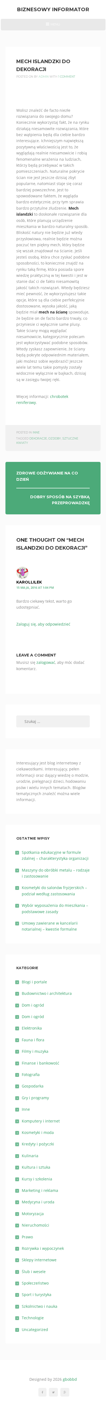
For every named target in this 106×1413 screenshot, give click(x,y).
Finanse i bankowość (40, 1063)
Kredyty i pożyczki (38, 1144)
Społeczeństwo (35, 1283)
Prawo (27, 1236)
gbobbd (70, 1379)
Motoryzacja (33, 1213)
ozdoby (54, 438)
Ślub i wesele (34, 1271)
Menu (53, 26)
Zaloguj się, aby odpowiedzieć (43, 624)
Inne (36, 432)
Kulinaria (30, 1155)
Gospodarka (32, 1086)
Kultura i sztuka (36, 1167)
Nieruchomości (35, 1225)
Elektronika (32, 1028)
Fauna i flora (33, 1039)
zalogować (45, 662)
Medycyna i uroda (38, 1201)
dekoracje (38, 438)
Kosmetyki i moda (38, 1132)
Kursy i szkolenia (37, 1179)
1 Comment (66, 76)
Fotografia (31, 1074)
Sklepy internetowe (39, 1259)
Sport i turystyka (36, 1294)
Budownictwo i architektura (47, 993)
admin (44, 76)
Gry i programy (35, 1097)
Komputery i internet (41, 1121)
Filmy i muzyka (35, 1051)
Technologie (33, 1317)
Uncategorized (35, 1329)
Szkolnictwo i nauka (39, 1306)
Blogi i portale (34, 981)
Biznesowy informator (53, 9)
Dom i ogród (33, 1005)
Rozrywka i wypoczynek (43, 1248)
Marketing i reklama (40, 1190)
